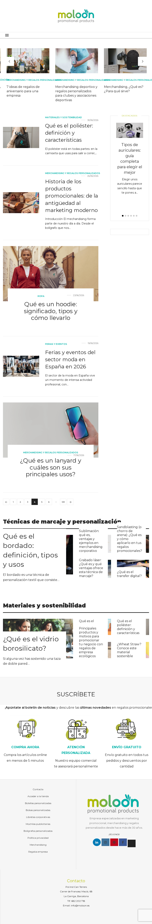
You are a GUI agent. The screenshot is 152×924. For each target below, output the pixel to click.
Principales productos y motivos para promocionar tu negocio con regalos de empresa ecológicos (91, 642)
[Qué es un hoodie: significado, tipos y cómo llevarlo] (50, 273)
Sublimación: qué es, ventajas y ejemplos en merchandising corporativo (91, 541)
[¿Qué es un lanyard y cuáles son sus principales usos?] (50, 430)
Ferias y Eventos (56, 344)
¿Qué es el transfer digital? (129, 574)
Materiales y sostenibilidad (63, 117)
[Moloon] (76, 16)
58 (63, 502)
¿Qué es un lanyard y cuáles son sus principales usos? (50, 467)
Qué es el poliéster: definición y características (69, 133)
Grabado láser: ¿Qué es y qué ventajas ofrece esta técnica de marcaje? (91, 568)
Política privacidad (38, 837)
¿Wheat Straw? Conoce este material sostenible (129, 650)
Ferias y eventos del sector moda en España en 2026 (70, 359)
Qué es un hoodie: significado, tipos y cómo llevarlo (50, 310)
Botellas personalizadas (38, 803)
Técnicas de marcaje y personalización (62, 521)
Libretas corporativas (38, 817)
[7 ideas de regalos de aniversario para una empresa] (27, 60)
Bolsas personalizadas (38, 810)
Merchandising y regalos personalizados (33, 80)
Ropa (41, 296)
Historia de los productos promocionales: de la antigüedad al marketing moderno (71, 196)
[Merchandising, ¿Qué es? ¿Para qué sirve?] (124, 60)
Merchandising (38, 844)
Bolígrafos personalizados (38, 830)
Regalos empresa (38, 851)
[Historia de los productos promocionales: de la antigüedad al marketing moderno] (21, 202)
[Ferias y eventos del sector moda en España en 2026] (21, 366)
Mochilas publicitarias (38, 823)
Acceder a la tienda (38, 796)
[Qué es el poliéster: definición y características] (21, 137)
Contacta (38, 789)
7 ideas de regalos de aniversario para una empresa (22, 91)
